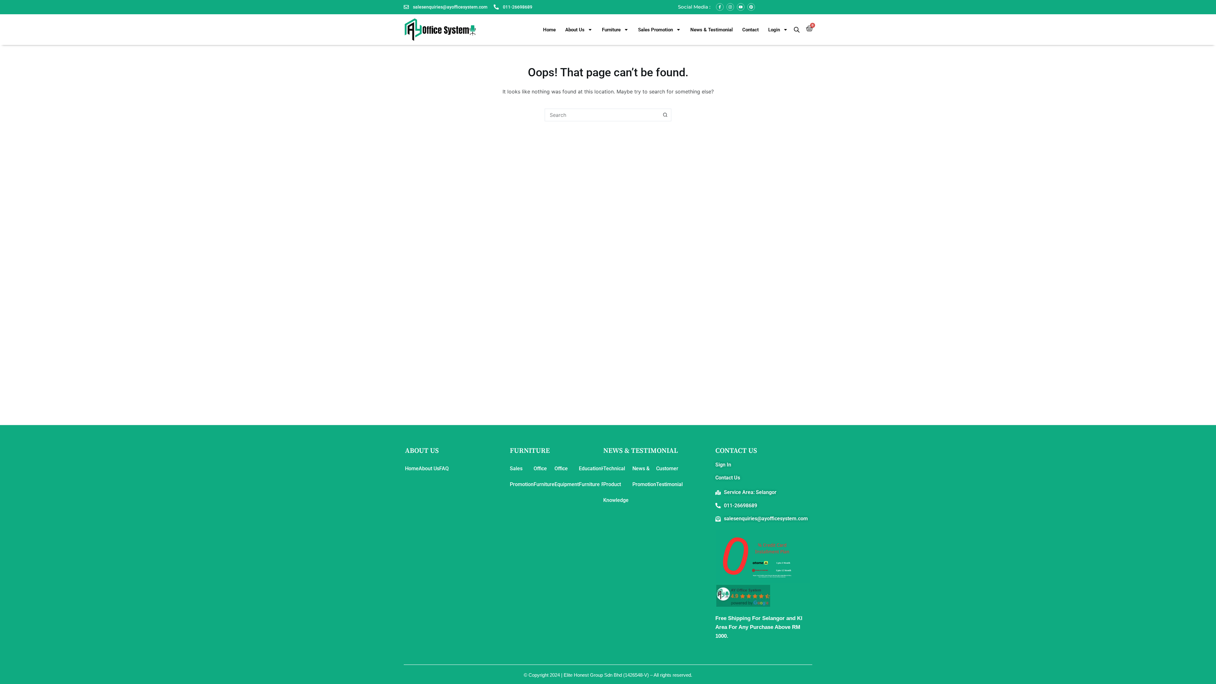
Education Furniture (590, 476)
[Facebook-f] (720, 7)
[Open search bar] (797, 29)
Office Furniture (544, 476)
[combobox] (602, 115)
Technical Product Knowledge (616, 484)
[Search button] (665, 115)
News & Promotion (644, 476)
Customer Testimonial (669, 476)
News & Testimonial (711, 30)
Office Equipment (566, 476)
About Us (575, 30)
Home (549, 30)
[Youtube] (740, 7)
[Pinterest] (751, 7)
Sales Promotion (655, 30)
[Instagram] (730, 7)
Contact (750, 30)
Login (774, 30)
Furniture (611, 30)
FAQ (444, 469)
